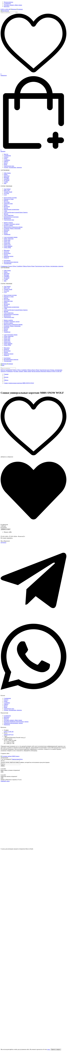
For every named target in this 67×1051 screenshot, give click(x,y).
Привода (6, 257)
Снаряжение (7, 155)
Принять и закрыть (55, 1049)
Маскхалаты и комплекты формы (13, 227)
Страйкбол (7, 160)
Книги (6, 163)
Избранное (4, 74)
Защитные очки (8, 203)
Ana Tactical (7, 189)
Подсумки (7, 202)
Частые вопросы (8, 2)
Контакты (6, 6)
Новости (49, 371)
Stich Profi (6, 176)
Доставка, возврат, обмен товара (13, 5)
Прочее (6, 208)
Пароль (3, 764)
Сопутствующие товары (10, 237)
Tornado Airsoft (8, 192)
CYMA (6, 182)
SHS (5, 183)
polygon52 (3, 542)
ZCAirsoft (6, 180)
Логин (2, 760)
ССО (5, 195)
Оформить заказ (5, 781)
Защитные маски (8, 256)
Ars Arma (6, 193)
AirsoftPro (6, 179)
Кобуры (6, 200)
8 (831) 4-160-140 (5, 9)
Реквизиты (7, 724)
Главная (6, 374)
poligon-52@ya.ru (8, 734)
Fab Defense (7, 260)
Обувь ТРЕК (7, 247)
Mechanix (6, 177)
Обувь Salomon (8, 246)
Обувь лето (7, 241)
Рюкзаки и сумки (9, 199)
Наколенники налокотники (11, 209)
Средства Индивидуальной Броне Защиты (16, 212)
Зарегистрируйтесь (17, 759)
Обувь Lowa (7, 244)
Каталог (7, 10)
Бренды (6, 154)
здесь (48, 1049)
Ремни (6, 205)
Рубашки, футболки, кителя (11, 224)
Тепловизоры (7, 263)
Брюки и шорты (8, 222)
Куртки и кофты (8, 225)
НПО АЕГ (7, 190)
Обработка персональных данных (13, 723)
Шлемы (6, 214)
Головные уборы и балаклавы (12, 228)
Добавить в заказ (5, 529)
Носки (6, 233)
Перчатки (6, 230)
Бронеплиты (7, 218)
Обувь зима (7, 240)
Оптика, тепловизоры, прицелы (13, 167)
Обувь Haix (7, 243)
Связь (5, 211)
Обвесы (6, 161)
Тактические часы (9, 166)
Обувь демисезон (8, 238)
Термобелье (7, 234)
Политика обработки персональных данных (16, 721)
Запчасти (6, 251)
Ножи (5, 164)
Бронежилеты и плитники (11, 217)
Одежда (6, 157)
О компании (7, 3)
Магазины (7, 250)
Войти (2, 765)
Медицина (7, 206)
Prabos (5, 174)
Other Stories (7, 173)
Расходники (7, 253)
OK (2, 772)
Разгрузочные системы (10, 197)
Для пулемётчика (8, 215)
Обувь (5, 158)
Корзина (3, 150)
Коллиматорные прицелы (11, 262)
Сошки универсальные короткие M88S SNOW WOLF (19, 383)
